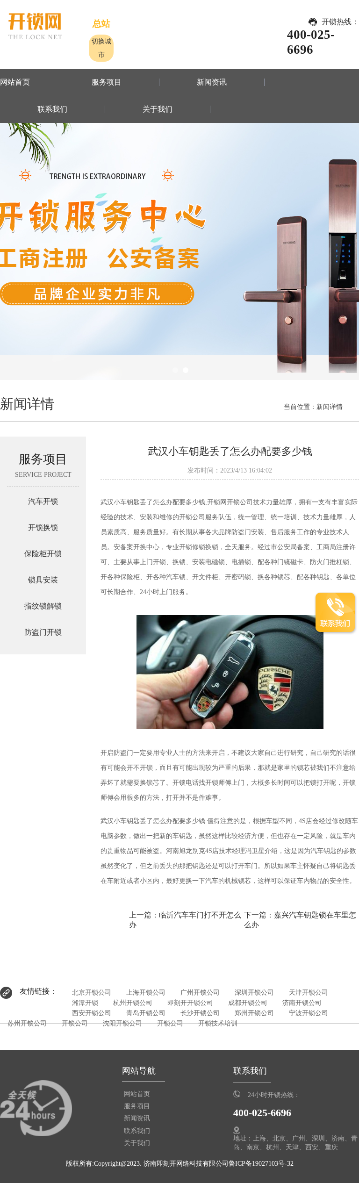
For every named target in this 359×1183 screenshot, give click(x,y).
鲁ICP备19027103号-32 (261, 1163)
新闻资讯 (212, 82)
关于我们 (157, 109)
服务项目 (107, 82)
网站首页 (15, 82)
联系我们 (52, 109)
